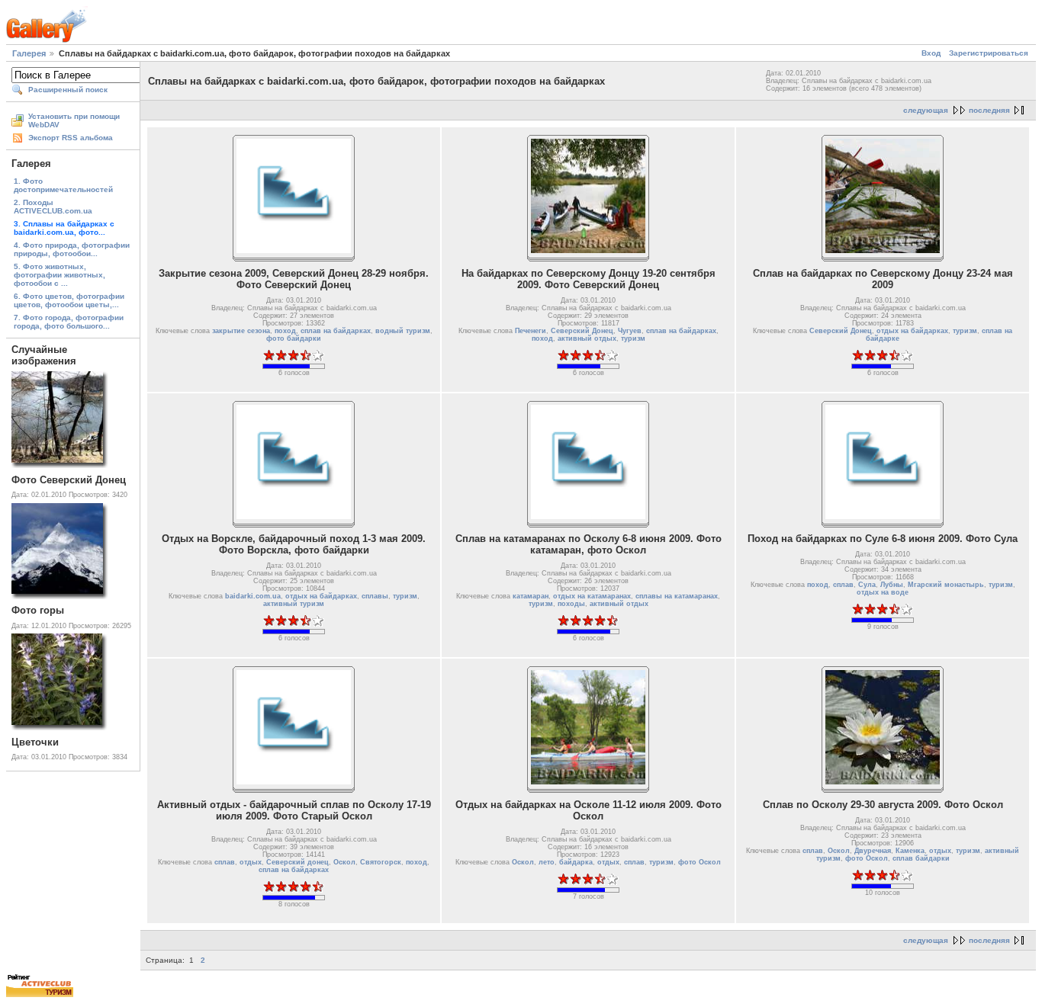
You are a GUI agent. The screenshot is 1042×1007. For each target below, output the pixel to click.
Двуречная (872, 851)
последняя (989, 110)
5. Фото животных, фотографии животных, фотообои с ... (59, 274)
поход (285, 331)
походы (571, 604)
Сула (867, 584)
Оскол (344, 862)
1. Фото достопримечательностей (63, 185)
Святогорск (380, 862)
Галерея (29, 53)
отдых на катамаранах (592, 596)
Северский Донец (582, 331)
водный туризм (402, 331)
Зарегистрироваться (988, 53)
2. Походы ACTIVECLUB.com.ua (53, 206)
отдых (251, 862)
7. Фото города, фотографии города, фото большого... (69, 321)
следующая (925, 110)
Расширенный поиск (68, 89)
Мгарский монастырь (946, 584)
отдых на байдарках (912, 331)
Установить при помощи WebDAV (74, 120)
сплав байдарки (921, 858)
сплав (843, 584)
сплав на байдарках (336, 331)
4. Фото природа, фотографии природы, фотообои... (72, 249)
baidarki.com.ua (253, 596)
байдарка (576, 862)
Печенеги (530, 331)
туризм (633, 338)
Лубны (891, 584)
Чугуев (630, 331)
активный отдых (587, 338)
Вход (931, 53)
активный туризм (293, 604)
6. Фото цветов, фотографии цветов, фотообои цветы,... (69, 300)
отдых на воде (883, 592)
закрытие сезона (241, 331)
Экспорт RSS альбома (70, 137)
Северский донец (297, 862)
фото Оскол (699, 862)
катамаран (530, 596)
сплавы (375, 596)
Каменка (910, 851)
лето (547, 862)
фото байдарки (293, 338)
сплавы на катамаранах (676, 596)
